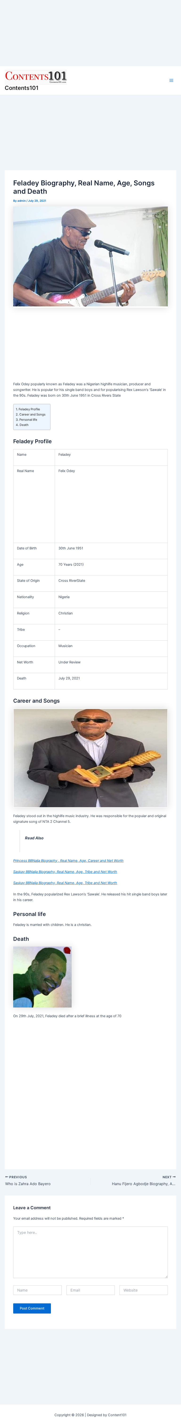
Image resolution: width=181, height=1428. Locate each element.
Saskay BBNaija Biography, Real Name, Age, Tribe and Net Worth (65, 872)
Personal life (28, 419)
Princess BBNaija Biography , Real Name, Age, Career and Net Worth (68, 861)
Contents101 (21, 87)
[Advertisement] (90, 33)
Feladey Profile (29, 409)
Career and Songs (32, 414)
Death (24, 425)
